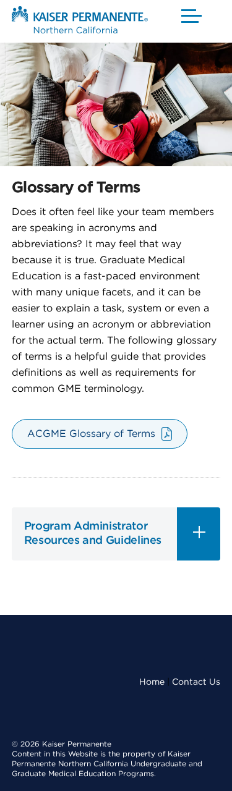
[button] (192, 15)
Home (152, 682)
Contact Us (196, 682)
